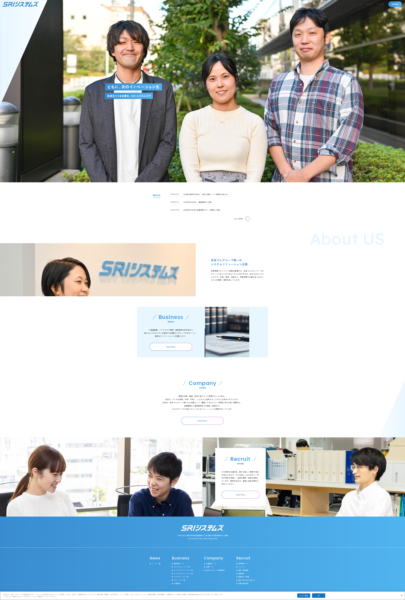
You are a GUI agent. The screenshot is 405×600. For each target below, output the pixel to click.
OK (319, 596)
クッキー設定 (304, 596)
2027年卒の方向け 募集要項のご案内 (191, 202)
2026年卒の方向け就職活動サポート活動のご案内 (195, 210)
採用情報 (395, 4)
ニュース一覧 (356, 4)
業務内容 (369, 4)
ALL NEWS (238, 218)
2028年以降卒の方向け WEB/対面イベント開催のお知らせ (199, 194)
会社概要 (380, 4)
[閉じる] (401, 595)
